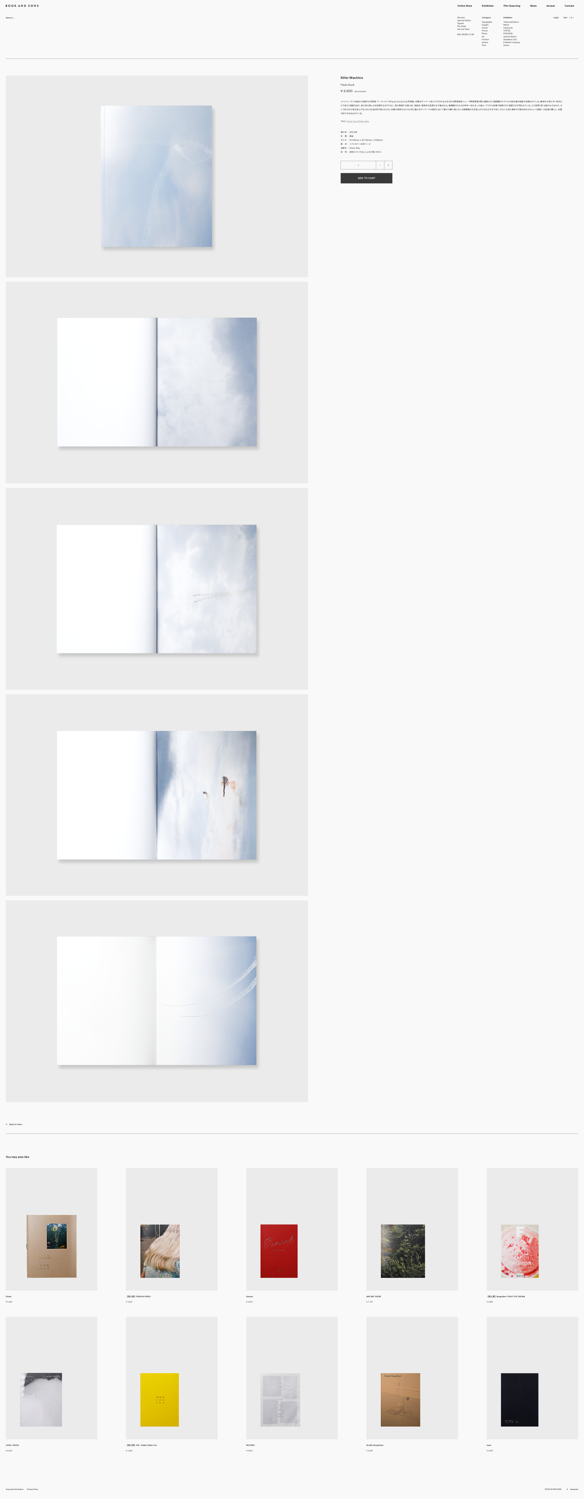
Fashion (485, 39)
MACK (506, 25)
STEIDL (507, 31)
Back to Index (15, 1124)
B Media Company (511, 42)
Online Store (464, 5)
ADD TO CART (366, 178)
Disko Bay (364, 121)
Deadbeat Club (510, 39)
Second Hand (463, 29)
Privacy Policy (32, 1489)
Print (484, 45)
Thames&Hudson (511, 22)
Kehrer (506, 45)
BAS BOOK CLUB (465, 34)
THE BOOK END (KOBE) (553, 1489)
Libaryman (508, 28)
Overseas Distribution (14, 1489)
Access (550, 5)
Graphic (485, 25)
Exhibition (488, 5)
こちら (366, 152)
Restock (461, 17)
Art (483, 36)
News (533, 5)
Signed (460, 23)
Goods (485, 28)
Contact (569, 5)
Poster (485, 31)
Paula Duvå (352, 121)
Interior (485, 42)
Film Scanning (512, 5)
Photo (484, 33)
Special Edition (464, 20)
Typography (487, 22)
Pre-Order (461, 26)
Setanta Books (510, 36)
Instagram (574, 1489)
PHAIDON (508, 33)
